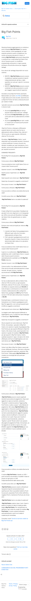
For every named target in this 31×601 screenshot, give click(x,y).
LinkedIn (7, 529)
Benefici (4, 10)
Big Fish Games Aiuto (7, 8)
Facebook (3, 529)
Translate (24, 589)
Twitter (5, 529)
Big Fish (8, 36)
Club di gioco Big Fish (20, 8)
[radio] (11, 539)
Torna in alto (5, 554)
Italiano (27, 3)
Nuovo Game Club (7, 564)
